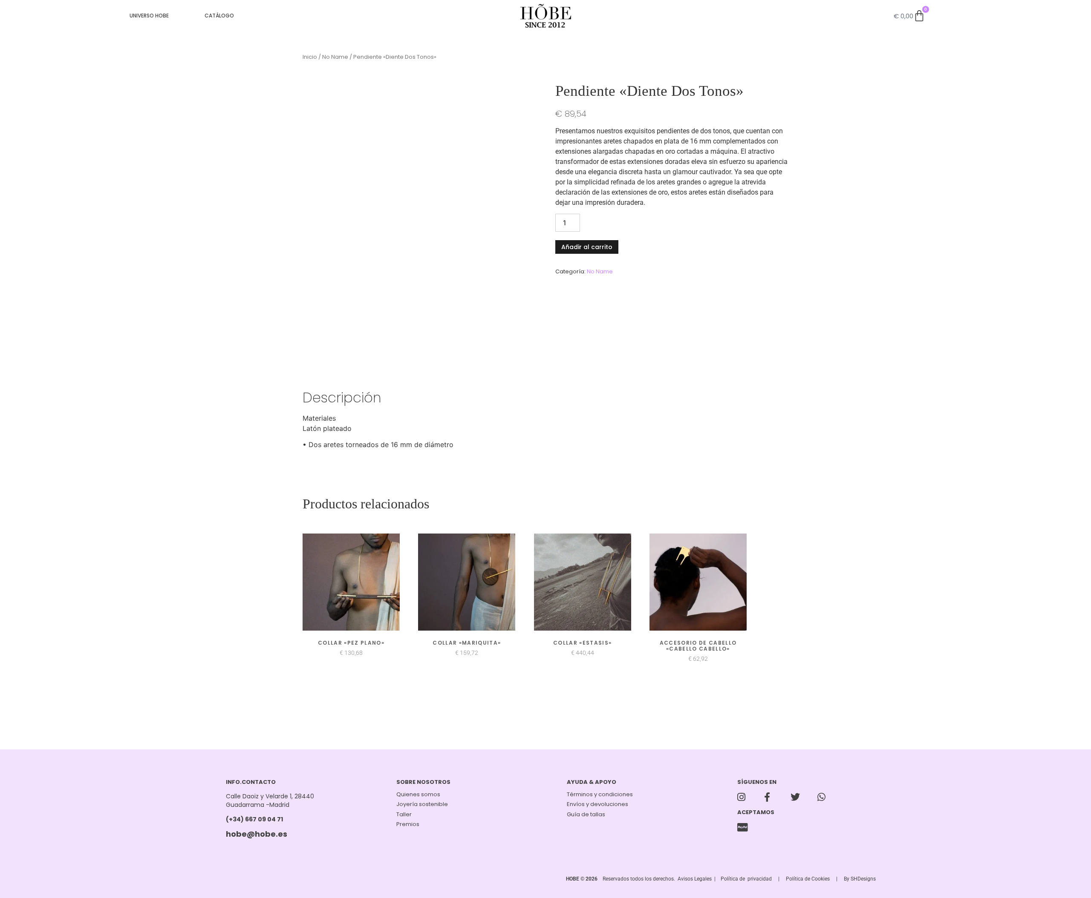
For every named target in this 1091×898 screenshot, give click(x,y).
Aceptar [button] (1064, 883)
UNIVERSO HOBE (149, 15)
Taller (404, 802)
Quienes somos (418, 782)
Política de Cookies (808, 866)
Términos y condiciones (600, 782)
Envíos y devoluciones (597, 792)
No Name (335, 45)
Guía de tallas (586, 802)
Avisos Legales (695, 866)
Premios (407, 812)
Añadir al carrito (586, 235)
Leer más (1029, 883)
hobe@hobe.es (256, 821)
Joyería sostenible (422, 792)
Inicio (310, 45)
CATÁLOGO (219, 15)
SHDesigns (863, 866)
